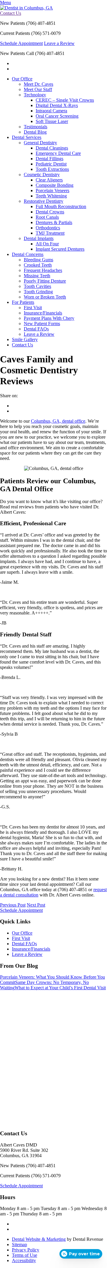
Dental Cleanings (52, 147)
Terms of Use (24, 1255)
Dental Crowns (50, 211)
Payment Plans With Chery (49, 318)
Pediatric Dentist (51, 163)
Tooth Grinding (38, 291)
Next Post (36, 904)
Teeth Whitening (51, 195)
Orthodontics (48, 227)
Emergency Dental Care (58, 153)
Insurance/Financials (43, 312)
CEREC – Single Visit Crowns (65, 100)
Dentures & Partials (54, 222)
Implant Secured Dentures (60, 249)
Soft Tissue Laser (52, 121)
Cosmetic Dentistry (42, 174)
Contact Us (10, 13)
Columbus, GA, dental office (58, 421)
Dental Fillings (49, 158)
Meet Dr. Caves (38, 84)
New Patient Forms (42, 323)
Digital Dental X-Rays (57, 105)
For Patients (23, 302)
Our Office (22, 78)
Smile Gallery (25, 339)
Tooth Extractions (52, 169)
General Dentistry (40, 142)
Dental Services (26, 137)
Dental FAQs (36, 328)
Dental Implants (39, 238)
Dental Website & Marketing (39, 1239)
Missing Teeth (37, 275)
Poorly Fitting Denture (45, 280)
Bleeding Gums (38, 259)
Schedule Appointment (21, 43)
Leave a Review (59, 43)
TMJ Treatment (50, 233)
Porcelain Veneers (52, 190)
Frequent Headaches (43, 270)
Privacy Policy (25, 1249)
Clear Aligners (49, 179)
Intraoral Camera (51, 110)
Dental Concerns (27, 254)
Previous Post (13, 904)
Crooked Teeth (38, 264)
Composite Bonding (54, 185)
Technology (35, 94)
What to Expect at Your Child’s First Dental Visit (60, 987)
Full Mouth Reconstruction (61, 206)
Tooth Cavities (37, 286)
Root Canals (47, 217)
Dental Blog (35, 131)
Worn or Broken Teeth (45, 296)
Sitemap (19, 1244)
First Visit (33, 307)
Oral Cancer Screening (57, 116)
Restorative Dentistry (43, 201)
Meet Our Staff (38, 89)
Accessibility (24, 1260)
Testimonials (35, 126)
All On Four (47, 243)
